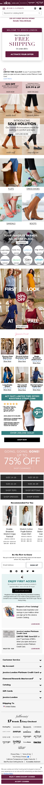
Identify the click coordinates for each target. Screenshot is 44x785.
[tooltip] (7, 3)
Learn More (7, 79)
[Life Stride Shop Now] (27, 250)
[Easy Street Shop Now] (38, 250)
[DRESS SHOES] (33, 175)
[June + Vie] (6, 737)
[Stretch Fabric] (33, 109)
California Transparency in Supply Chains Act (20, 759)
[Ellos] (37, 731)
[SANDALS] (33, 210)
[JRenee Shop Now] (16, 260)
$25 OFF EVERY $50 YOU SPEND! (22, 18)
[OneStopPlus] (6, 727)
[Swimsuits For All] (27, 737)
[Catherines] (38, 727)
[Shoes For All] (17, 742)
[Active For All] (38, 737)
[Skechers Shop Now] (5, 260)
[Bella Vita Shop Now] (16, 250)
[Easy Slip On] (11, 139)
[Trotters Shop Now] (27, 260)
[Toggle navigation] (4, 8)
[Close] (41, 767)
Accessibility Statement (33, 762)
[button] (35, 8)
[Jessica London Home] (15, 8)
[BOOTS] (11, 210)
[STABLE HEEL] (11, 109)
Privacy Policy (15, 754)
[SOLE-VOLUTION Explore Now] (22, 134)
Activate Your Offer (22, 54)
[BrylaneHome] (27, 742)
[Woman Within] (17, 727)
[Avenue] (17, 731)
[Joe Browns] (27, 731)
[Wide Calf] (33, 139)
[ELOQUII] (17, 737)
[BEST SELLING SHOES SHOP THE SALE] (33, 88)
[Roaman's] (27, 727)
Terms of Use (26, 754)
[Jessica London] (6, 731)
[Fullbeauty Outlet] (22, 747)
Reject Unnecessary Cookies (22, 777)
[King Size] (38, 742)
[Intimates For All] (6, 742)
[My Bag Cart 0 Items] (40, 8)
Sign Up (34, 565)
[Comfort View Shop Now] (5, 250)
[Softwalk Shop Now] (38, 260)
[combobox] (22, 13)
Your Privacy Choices (19, 757)
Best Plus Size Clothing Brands (13, 762)
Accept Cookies (22, 781)
